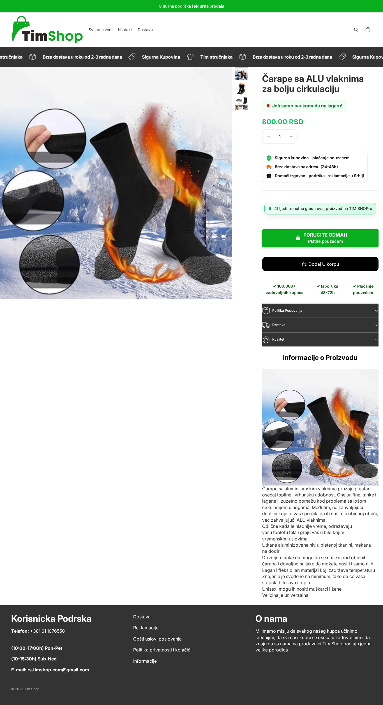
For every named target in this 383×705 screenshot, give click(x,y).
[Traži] (356, 30)
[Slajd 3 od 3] (241, 103)
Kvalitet (278, 339)
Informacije (145, 661)
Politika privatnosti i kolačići (162, 650)
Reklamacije (145, 627)
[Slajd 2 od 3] (241, 89)
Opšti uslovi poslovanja (157, 639)
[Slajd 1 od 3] (241, 74)
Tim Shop (31, 689)
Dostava (278, 325)
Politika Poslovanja (287, 310)
